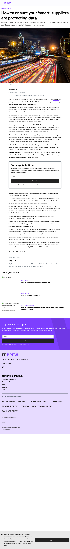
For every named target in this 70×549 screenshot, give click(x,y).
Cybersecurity (17, 95)
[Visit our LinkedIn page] (3, 367)
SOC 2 (48, 229)
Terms (24, 543)
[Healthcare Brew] (42, 406)
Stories (4, 359)
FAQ (3, 390)
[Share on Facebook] (10, 251)
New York (30, 102)
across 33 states (38, 147)
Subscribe (35, 181)
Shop (3, 384)
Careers (4, 387)
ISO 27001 (55, 229)
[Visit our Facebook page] (6, 367)
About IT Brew (6, 363)
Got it (51, 540)
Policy (5, 545)
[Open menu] (66, 2)
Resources (11, 359)
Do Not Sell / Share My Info (24, 541)
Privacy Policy (8, 539)
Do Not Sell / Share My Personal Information (11, 427)
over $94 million (53, 145)
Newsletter (24, 359)
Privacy (3, 422)
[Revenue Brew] (10, 406)
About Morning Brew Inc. (9, 379)
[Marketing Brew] (39, 401)
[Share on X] (13, 251)
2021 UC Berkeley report (40, 125)
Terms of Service (5, 425)
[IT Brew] (25, 406)
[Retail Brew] (8, 401)
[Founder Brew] (10, 411)
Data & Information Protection (29, 95)
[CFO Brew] (57, 401)
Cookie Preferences (6, 429)
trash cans (56, 99)
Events (18, 359)
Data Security (40, 95)
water (48, 112)
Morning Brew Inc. (11, 417)
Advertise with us (7, 382)
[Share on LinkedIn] (17, 251)
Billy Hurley (13, 89)
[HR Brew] (22, 401)
